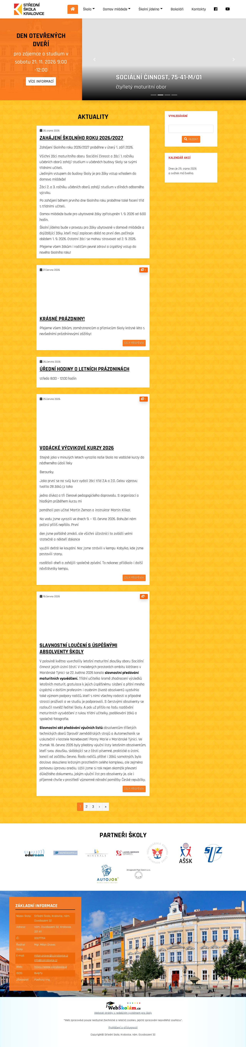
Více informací (41, 81)
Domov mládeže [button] (115, 9)
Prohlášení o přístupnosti (123, 1027)
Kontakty (199, 9)
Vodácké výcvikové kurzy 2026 (77, 448)
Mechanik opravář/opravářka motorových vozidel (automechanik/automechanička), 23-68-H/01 (168, 65)
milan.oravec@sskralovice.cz (51, 956)
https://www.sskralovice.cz (50, 967)
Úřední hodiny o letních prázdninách (84, 369)
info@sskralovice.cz (45, 960)
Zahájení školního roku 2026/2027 (81, 138)
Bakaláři (177, 9)
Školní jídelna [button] (149, 9)
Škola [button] (87, 9)
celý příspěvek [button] (134, 343)
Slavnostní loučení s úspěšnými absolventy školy (78, 648)
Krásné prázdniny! (62, 318)
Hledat (192, 139)
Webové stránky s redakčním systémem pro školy (123, 1013)
